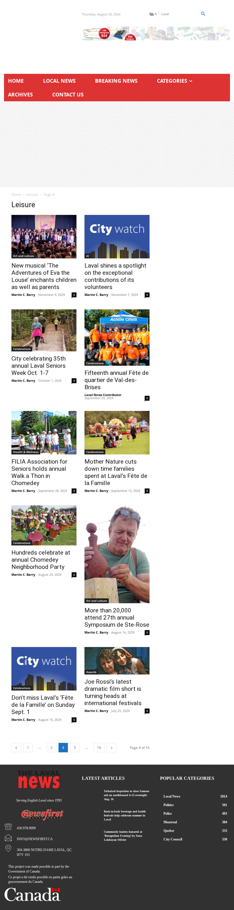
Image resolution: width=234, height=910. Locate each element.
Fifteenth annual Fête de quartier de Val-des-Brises (116, 380)
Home (16, 194)
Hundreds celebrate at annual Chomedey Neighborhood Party (40, 559)
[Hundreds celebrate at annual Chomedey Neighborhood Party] (43, 525)
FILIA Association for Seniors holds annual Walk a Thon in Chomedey (39, 472)
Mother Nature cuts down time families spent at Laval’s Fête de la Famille (115, 472)
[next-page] (111, 747)
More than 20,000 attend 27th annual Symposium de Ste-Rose (116, 617)
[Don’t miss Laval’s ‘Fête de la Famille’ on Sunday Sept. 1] (43, 669)
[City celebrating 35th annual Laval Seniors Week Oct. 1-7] (43, 330)
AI (87, 256)
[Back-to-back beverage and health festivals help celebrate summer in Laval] (90, 815)
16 (99, 747)
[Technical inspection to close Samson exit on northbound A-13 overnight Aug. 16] (90, 795)
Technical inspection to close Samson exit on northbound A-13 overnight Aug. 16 (126, 795)
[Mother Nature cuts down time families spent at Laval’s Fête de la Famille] (117, 432)
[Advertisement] (117, 144)
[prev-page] (16, 747)
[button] (202, 14)
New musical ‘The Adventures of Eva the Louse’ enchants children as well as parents (43, 276)
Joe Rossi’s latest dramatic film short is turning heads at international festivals (113, 692)
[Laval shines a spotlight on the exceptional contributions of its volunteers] (117, 236)
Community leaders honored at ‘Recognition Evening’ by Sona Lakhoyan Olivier (123, 835)
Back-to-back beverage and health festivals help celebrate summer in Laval (125, 815)
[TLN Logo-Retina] (39, 34)
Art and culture (23, 256)
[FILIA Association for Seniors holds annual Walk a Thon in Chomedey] (43, 432)
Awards (91, 672)
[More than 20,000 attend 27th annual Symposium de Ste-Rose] (117, 554)
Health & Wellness (26, 452)
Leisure (32, 194)
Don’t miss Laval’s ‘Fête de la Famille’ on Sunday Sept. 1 (43, 704)
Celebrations (22, 349)
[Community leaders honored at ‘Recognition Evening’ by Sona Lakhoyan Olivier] (90, 835)
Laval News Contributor (103, 395)
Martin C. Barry (23, 294)
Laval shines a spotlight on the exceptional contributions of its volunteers (115, 276)
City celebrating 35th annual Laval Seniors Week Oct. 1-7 (38, 365)
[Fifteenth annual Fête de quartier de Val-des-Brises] (117, 337)
